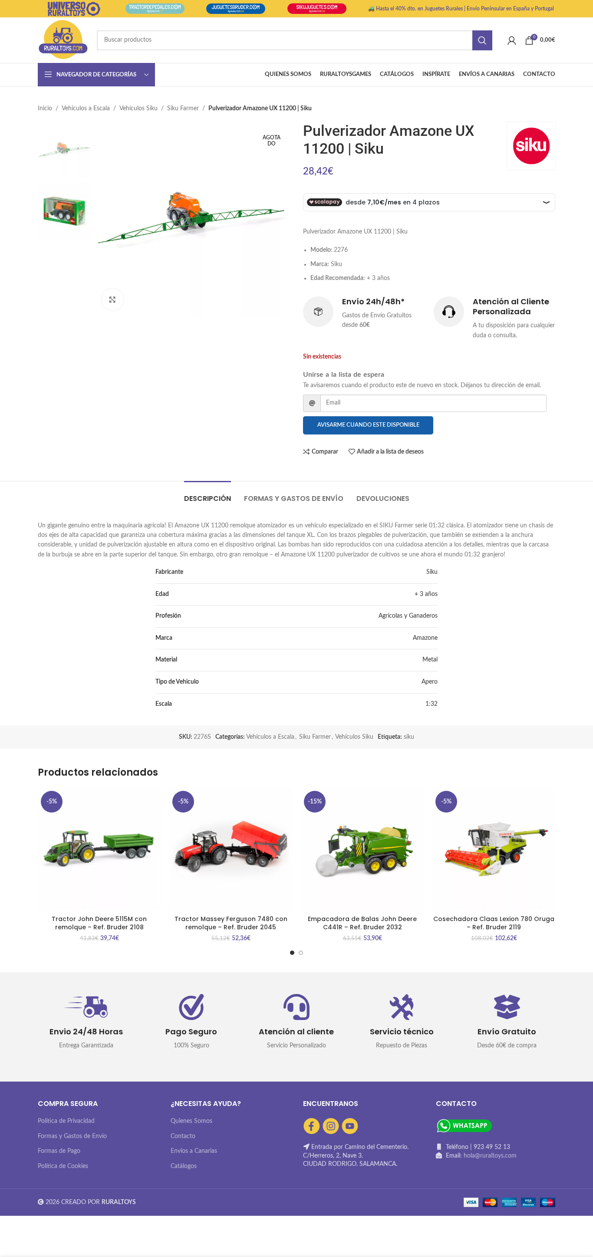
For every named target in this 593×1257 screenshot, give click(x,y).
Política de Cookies (63, 1166)
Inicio (45, 108)
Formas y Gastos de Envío (72, 1136)
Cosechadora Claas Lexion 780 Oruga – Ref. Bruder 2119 (493, 923)
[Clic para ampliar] (112, 299)
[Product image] (99, 849)
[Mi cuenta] (512, 40)
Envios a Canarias (194, 1151)
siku (409, 737)
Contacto (183, 1136)
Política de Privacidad (66, 1121)
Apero (430, 682)
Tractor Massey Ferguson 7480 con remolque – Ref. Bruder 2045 (231, 923)
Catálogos (184, 1166)
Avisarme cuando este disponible (368, 425)
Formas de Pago (59, 1151)
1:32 (431, 704)
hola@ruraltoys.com (490, 1156)
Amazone (425, 638)
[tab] (207, 494)
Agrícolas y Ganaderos (408, 616)
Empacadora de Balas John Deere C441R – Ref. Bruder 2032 (362, 923)
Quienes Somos (191, 1121)
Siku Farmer (183, 108)
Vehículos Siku (138, 108)
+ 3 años (426, 594)
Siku (432, 572)
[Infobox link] (364, 313)
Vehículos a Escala (86, 108)
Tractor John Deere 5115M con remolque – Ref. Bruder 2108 (99, 923)
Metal (430, 660)
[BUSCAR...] (482, 40)
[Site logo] (63, 40)
